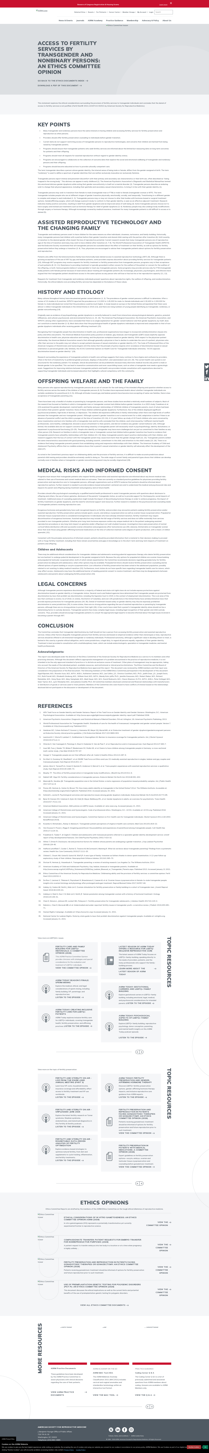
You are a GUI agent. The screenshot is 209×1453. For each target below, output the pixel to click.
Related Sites (79, 12)
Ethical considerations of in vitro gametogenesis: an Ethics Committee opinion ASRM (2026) (100, 1218)
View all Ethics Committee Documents (102, 1305)
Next (141, 1052)
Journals (80, 20)
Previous (137, 1052)
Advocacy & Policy (150, 20)
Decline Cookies (194, 1447)
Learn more (163, 5)
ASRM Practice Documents (63, 1368)
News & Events (66, 20)
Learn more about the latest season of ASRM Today (132, 971)
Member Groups (129, 12)
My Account (141, 12)
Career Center (114, 12)
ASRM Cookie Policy (137, 1436)
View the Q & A (143, 1395)
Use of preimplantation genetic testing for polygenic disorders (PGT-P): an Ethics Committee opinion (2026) (102, 1285)
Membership (132, 20)
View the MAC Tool (104, 1395)
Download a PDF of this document (58, 85)
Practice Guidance (114, 20)
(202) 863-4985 (53, 1440)
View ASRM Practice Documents (62, 1393)
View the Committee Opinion (72, 968)
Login (151, 12)
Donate (91, 12)
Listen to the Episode (68, 997)
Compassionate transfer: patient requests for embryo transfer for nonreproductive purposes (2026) (102, 1240)
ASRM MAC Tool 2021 (103, 1373)
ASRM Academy (95, 20)
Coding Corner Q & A (144, 1373)
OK (205, 1447)
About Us (167, 20)
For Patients (101, 12)
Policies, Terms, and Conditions (118, 1436)
